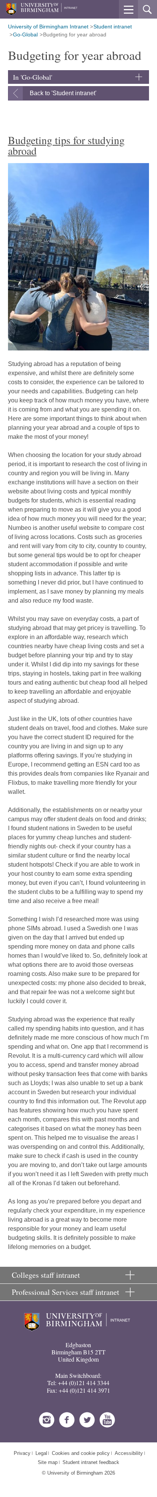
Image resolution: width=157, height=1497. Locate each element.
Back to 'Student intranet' (63, 93)
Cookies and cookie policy (81, 1453)
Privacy (22, 1453)
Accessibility (129, 1453)
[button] (128, 9)
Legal (41, 1453)
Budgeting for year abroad (74, 34)
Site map (48, 1462)
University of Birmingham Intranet (48, 27)
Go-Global (25, 34)
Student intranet (112, 27)
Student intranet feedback (90, 1462)
